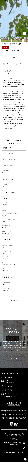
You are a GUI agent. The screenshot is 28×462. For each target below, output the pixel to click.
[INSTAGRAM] (8, 434)
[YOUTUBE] (16, 434)
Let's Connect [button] (14, 358)
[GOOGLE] (23, 434)
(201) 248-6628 (8, 386)
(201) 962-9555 (8, 390)
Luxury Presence (14, 444)
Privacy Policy (20, 452)
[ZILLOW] (19, 434)
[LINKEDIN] (12, 434)
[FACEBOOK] (4, 434)
